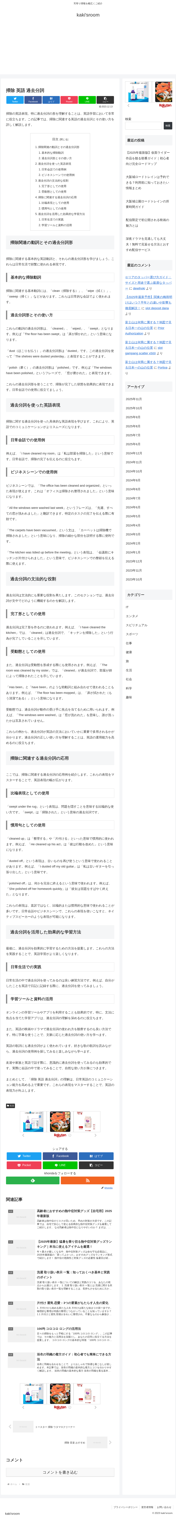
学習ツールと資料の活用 (57, 225)
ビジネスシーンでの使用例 (58, 174)
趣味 (129, 697)
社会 (129, 679)
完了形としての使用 (54, 186)
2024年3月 (133, 534)
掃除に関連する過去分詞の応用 (57, 197)
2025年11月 (134, 399)
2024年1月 (133, 552)
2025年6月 (133, 444)
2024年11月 (134, 462)
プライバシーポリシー (126, 1507)
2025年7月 (133, 435)
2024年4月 (133, 525)
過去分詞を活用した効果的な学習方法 (61, 213)
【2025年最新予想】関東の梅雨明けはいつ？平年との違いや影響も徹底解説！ (148, 302)
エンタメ (132, 616)
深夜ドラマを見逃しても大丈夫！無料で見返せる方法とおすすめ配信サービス (147, 244)
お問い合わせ (164, 1507)
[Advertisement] (88, 50)
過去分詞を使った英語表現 (54, 163)
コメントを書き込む (60, 1472)
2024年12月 (134, 453)
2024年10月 (134, 471)
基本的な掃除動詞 (53, 152)
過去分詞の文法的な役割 (53, 180)
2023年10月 (134, 579)
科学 (129, 688)
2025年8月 (133, 426)
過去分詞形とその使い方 (57, 158)
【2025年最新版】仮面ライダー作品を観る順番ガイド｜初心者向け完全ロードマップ (148, 158)
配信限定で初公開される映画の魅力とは (147, 222)
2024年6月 (133, 507)
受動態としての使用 (54, 191)
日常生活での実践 (53, 219)
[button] (105, 100)
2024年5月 (133, 516)
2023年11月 (134, 570)
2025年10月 (134, 408)
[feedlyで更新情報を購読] (32, 1180)
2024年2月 (133, 543)
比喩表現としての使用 (55, 202)
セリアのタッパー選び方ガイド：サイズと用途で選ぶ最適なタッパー (148, 283)
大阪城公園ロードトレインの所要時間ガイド (147, 204)
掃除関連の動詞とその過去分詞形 (58, 147)
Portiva (162, 367)
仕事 (129, 643)
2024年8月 (133, 489)
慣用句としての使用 (54, 208)
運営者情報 (147, 1507)
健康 (129, 652)
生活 (12, 1105)
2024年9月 (133, 480)
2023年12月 (134, 561)
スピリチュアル (136, 625)
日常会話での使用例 (54, 169)
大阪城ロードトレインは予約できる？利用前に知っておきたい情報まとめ (147, 182)
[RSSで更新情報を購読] (87, 1180)
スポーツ (132, 634)
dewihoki (139, 288)
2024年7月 (133, 498)
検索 (128, 119)
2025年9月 (133, 417)
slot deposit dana (157, 308)
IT (127, 607)
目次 (55, 139)
